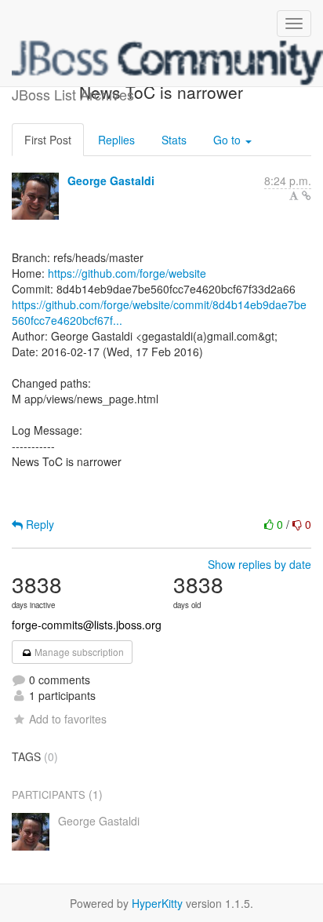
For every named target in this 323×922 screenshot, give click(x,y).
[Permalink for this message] (306, 195)
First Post (47, 140)
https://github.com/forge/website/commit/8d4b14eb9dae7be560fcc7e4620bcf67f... (159, 312)
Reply (38, 524)
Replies (116, 140)
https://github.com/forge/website (127, 273)
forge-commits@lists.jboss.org (87, 624)
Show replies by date (259, 564)
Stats (174, 140)
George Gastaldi (110, 180)
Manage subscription (78, 651)
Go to (228, 140)
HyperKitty (157, 903)
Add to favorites (68, 719)
